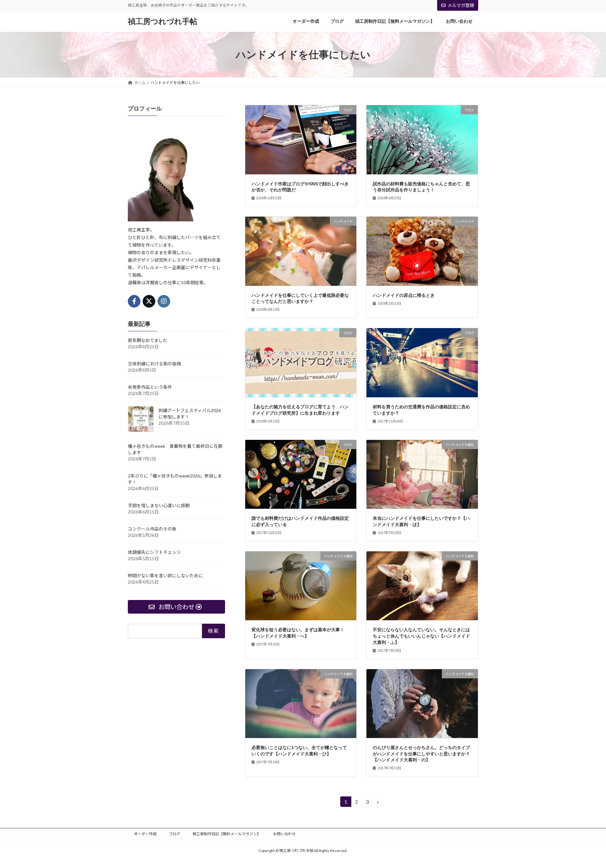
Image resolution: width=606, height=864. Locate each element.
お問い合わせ (284, 833)
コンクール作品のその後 (152, 528)
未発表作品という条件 (150, 387)
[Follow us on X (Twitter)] (149, 301)
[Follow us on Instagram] (163, 301)
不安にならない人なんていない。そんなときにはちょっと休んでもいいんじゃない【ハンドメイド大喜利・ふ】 (421, 636)
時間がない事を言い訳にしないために (165, 575)
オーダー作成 (145, 833)
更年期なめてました (147, 340)
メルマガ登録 (461, 5)
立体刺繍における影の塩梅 (154, 363)
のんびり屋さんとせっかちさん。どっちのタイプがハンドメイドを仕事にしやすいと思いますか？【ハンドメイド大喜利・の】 (421, 753)
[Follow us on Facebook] (134, 301)
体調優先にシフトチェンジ (154, 552)
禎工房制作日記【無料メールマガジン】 (227, 833)
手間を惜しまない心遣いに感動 (159, 505)
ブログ (174, 833)
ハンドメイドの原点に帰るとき (404, 295)
